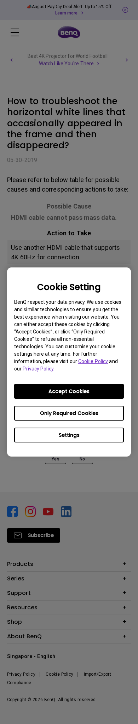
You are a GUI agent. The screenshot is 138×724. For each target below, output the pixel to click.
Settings (69, 435)
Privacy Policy (38, 369)
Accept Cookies (69, 391)
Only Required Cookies (69, 413)
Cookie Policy (93, 361)
